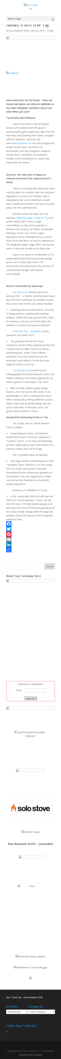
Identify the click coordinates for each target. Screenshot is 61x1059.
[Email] (30, 539)
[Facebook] (30, 523)
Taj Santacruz (20, 292)
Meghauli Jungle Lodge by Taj (32, 217)
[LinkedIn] (30, 544)
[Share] (30, 549)
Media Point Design (30, 1054)
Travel (50, 30)
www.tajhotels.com (21, 143)
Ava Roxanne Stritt (19, 30)
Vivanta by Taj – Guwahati (27, 331)
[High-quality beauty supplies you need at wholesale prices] (30, 956)
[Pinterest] (30, 534)
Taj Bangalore (20, 370)
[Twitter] (30, 529)
